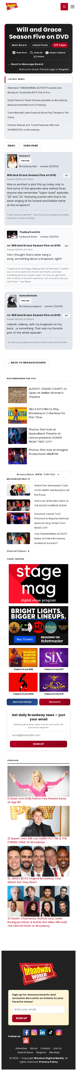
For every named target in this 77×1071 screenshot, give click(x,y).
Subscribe (30, 145)
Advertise (21, 1048)
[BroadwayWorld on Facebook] (26, 1032)
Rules (41, 56)
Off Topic (60, 45)
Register (44, 6)
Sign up (38, 744)
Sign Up (21, 1018)
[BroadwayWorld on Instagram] (34, 1032)
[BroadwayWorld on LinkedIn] (42, 1032)
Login (55, 6)
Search (38, 52)
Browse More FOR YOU (36, 474)
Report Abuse (57, 52)
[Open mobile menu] (72, 6)
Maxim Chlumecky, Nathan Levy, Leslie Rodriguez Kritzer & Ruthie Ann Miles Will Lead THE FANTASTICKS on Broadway (37, 922)
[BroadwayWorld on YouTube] (26, 1040)
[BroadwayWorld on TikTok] (50, 1032)
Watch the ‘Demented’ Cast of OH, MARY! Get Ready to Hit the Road (51, 490)
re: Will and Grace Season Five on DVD (34, 245)
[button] (64, 6)
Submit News (25, 1052)
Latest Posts (40, 45)
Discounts (55, 701)
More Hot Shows (22, 701)
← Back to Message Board (25, 64)
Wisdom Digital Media (49, 1058)
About (33, 1048)
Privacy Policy (48, 1062)
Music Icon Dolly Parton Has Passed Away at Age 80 (36, 800)
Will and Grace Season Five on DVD (31, 175)
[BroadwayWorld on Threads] (59, 1032)
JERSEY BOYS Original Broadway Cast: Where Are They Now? (34, 880)
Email (12, 145)
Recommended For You (21, 378)
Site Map (54, 1052)
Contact (45, 1048)
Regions (41, 1052)
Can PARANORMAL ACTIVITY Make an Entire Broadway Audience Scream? (50, 538)
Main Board (19, 45)
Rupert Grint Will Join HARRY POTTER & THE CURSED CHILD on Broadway (37, 840)
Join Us (57, 1048)
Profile (25, 160)
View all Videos (17, 551)
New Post (21, 52)
